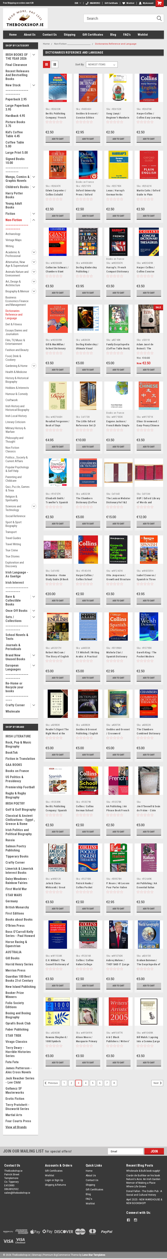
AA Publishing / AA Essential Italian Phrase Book (147, 887)
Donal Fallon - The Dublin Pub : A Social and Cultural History (144, 1193)
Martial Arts (13, 1115)
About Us (29, 34)
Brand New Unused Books (15, 657)
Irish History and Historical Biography (17, 408)
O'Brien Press (15, 926)
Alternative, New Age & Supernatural (16, 264)
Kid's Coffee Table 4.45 (14, 134)
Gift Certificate (111, 3)
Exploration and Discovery (14, 564)
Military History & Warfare (15, 430)
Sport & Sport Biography (13, 524)
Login (48, 1180)
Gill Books (12, 958)
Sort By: (79, 64)
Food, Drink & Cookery (13, 358)
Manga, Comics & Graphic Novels (17, 179)
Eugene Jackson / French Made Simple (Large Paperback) (117, 425)
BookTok (11, 753)
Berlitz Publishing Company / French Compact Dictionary (57, 117)
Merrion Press (15, 970)
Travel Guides (13, 538)
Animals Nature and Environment (17, 273)
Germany (11, 901)
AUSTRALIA (13, 952)
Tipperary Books (17, 856)
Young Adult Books (13, 205)
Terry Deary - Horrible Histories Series (18, 1052)
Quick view (58, 99)
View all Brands (16, 1127)
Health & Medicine (16, 372)
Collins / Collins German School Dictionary (84, 810)
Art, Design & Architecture (13, 283)
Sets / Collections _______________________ (16, 623)
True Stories (12, 556)
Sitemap (36, 1255)
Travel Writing (13, 544)
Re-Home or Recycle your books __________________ (16, 691)
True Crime (11, 550)
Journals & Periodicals (13, 647)
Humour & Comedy (16, 394)
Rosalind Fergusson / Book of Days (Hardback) (57, 425)
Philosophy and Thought (14, 439)
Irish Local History (16, 416)
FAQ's (127, 34)
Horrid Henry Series (19, 964)
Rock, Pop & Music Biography (18, 744)
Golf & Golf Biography (20, 810)
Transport (11, 532)
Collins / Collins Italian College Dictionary (84, 964)
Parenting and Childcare (13, 479)
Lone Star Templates (93, 1255)
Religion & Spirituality (11, 498)
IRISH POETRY (15, 803)
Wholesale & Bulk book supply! (143, 1170)
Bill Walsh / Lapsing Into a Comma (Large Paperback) (148, 1041)
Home (13, 34)
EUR (76, 3)
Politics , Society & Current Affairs (16, 459)
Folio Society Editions (14, 1005)
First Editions (14, 913)
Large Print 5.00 (16, 153)
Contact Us (50, 34)
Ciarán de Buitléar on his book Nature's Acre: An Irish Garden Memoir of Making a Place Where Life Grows (143, 1181)
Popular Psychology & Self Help (17, 469)
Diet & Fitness (13, 324)
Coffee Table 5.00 (14, 144)
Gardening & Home (16, 366)
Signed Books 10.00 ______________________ (16, 164)
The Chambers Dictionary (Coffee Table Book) (86, 502)
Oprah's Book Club (18, 1023)
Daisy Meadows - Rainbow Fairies (17, 881)
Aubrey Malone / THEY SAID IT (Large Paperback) (117, 964)
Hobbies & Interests (17, 388)
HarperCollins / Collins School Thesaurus (84, 579)
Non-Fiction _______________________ (16, 224)
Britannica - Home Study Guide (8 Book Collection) (57, 579)
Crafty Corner (15, 705)
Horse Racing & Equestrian (16, 944)
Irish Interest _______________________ (16, 586)
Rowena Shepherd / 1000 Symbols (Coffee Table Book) (57, 1041)
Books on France (17, 771)
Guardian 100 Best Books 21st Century (19, 979)
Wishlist (130, 3)
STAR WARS (13, 895)
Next (156, 1083)
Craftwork (11, 400)
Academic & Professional (13, 254)
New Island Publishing (20, 987)
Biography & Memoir (17, 291)
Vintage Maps (13, 240)
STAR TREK (13, 1035)
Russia (10, 840)
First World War (16, 889)
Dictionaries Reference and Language (13, 314)
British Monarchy (17, 907)
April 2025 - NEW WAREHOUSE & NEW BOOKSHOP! (144, 1201)
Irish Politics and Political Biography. (18, 832)
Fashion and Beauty (17, 350)
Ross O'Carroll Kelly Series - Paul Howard (20, 934)
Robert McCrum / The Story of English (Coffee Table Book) (57, 656)
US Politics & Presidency (14, 779)
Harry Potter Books (14, 195)
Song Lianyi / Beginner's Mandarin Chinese (117, 117)
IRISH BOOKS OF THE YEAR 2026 (16, 56)
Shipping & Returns (55, 1184)
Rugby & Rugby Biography (15, 795)
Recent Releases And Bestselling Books (17, 75)
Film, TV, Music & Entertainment (15, 342)
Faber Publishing (17, 1029)
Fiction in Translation (20, 759)
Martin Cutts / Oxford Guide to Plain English (148, 194)
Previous (52, 1083)
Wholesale (12, 711)
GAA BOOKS (13, 765)
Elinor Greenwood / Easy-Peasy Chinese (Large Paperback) (148, 425)
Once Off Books (16, 611)
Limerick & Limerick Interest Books (19, 871)
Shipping (69, 34)
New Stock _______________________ (16, 89)
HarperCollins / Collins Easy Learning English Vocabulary (148, 117)
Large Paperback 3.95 (17, 107)
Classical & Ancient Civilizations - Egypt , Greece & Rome (20, 820)
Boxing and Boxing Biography (18, 1015)
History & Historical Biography (17, 380)
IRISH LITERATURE (18, 736)
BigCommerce (62, 1255)
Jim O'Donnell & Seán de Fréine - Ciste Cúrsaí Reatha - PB (148, 810)
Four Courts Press (18, 1121)
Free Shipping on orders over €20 (18, 3)
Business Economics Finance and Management (17, 301)
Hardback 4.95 (15, 116)
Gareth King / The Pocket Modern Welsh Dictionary (146, 656)
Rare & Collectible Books (13, 600)
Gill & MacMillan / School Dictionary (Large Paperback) (56, 348)
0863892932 (95, 3)
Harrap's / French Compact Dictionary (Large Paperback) (117, 271)
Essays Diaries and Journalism (16, 332)
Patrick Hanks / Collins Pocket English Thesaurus (86, 887)
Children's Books (17, 187)
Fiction (10, 214)
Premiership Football (20, 787)
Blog (113, 34)
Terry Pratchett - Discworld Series (17, 1107)
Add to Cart (58, 139)
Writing (9, 246)
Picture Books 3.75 (15, 124)
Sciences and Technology (13, 508)
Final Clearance (16, 65)
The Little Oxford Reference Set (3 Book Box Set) (86, 425)
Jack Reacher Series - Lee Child (19, 1080)
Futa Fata (12, 1062)
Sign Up (59, 1180)
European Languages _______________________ (16, 671)
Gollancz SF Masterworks (14, 1090)
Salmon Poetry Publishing (15, 848)
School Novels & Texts (16, 637)
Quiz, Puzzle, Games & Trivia (17, 488)
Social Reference (15, 516)
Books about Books (19, 919)
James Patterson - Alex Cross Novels (18, 1070)
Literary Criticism (15, 422)
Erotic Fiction (14, 1099)
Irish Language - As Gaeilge (16, 574)
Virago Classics (16, 1042)
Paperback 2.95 (16, 99)
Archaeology (12, 234)
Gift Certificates (92, 34)
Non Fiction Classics (12, 449)
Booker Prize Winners (14, 995)
